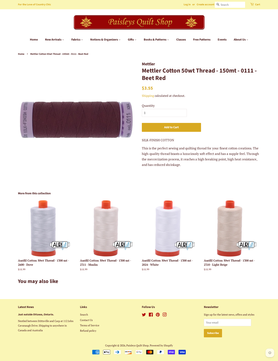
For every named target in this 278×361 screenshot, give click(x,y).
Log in (187, 4)
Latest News (26, 307)
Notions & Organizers (104, 40)
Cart (257, 4)
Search (84, 314)
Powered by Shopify (161, 345)
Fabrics (76, 40)
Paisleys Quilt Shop (137, 345)
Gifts (131, 40)
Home (34, 40)
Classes (181, 40)
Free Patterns (201, 40)
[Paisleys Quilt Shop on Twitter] (144, 315)
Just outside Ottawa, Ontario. (36, 314)
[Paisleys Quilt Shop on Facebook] (151, 315)
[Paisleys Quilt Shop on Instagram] (164, 315)
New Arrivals (53, 40)
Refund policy (88, 330)
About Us (240, 40)
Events (222, 40)
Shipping (148, 96)
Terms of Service (89, 325)
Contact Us (86, 320)
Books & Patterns (155, 40)
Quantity (148, 105)
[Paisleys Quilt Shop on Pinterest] (158, 315)
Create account (205, 4)
